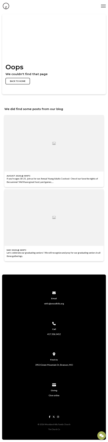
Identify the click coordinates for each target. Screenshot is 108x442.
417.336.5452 (54, 334)
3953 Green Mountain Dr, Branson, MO (54, 364)
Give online (54, 395)
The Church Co (54, 429)
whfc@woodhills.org (54, 303)
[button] (103, 6)
